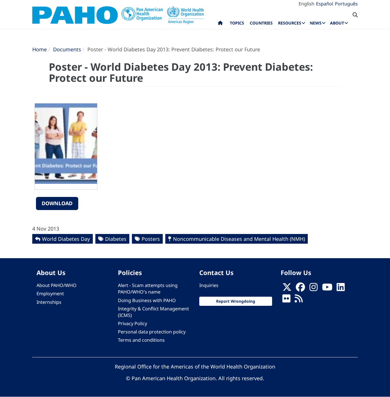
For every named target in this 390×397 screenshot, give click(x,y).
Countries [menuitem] (261, 23)
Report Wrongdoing (235, 301)
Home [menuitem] (220, 24)
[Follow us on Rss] (299, 300)
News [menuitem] (315, 23)
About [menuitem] (337, 23)
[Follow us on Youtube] (327, 289)
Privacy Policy (132, 323)
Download (57, 203)
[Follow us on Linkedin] (341, 289)
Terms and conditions (141, 340)
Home (39, 49)
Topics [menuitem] (237, 23)
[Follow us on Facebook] (300, 289)
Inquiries (208, 285)
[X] (287, 289)
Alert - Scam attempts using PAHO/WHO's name (148, 288)
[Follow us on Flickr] (286, 300)
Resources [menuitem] (289, 23)
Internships (49, 302)
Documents (67, 49)
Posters (151, 238)
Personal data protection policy (152, 332)
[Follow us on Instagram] (313, 289)
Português (346, 4)
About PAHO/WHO (57, 285)
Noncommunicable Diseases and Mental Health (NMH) (239, 238)
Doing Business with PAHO (147, 300)
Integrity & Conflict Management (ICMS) (153, 312)
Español (324, 4)
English (306, 4)
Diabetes (115, 238)
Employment (50, 293)
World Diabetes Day (66, 238)
